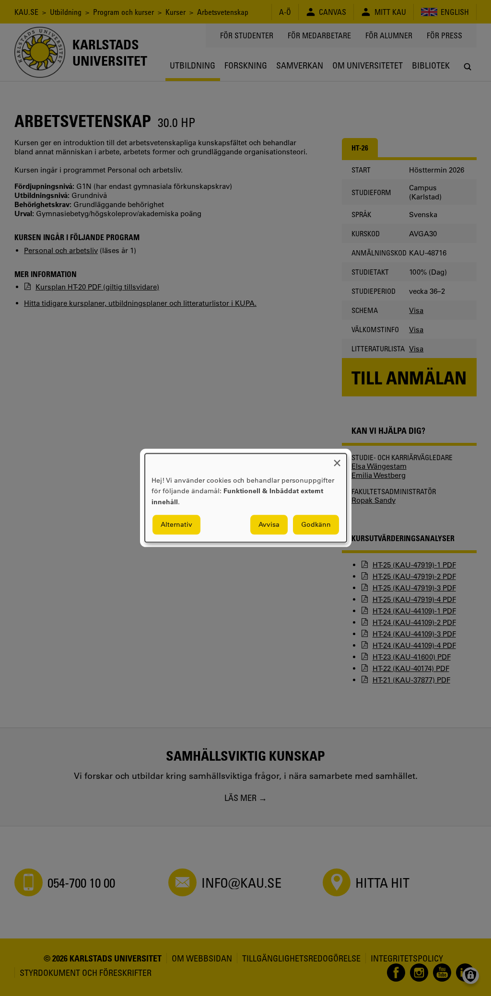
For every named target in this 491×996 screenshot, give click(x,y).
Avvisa (269, 525)
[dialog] (246, 497)
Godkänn (316, 525)
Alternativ (176, 525)
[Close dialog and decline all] (337, 459)
